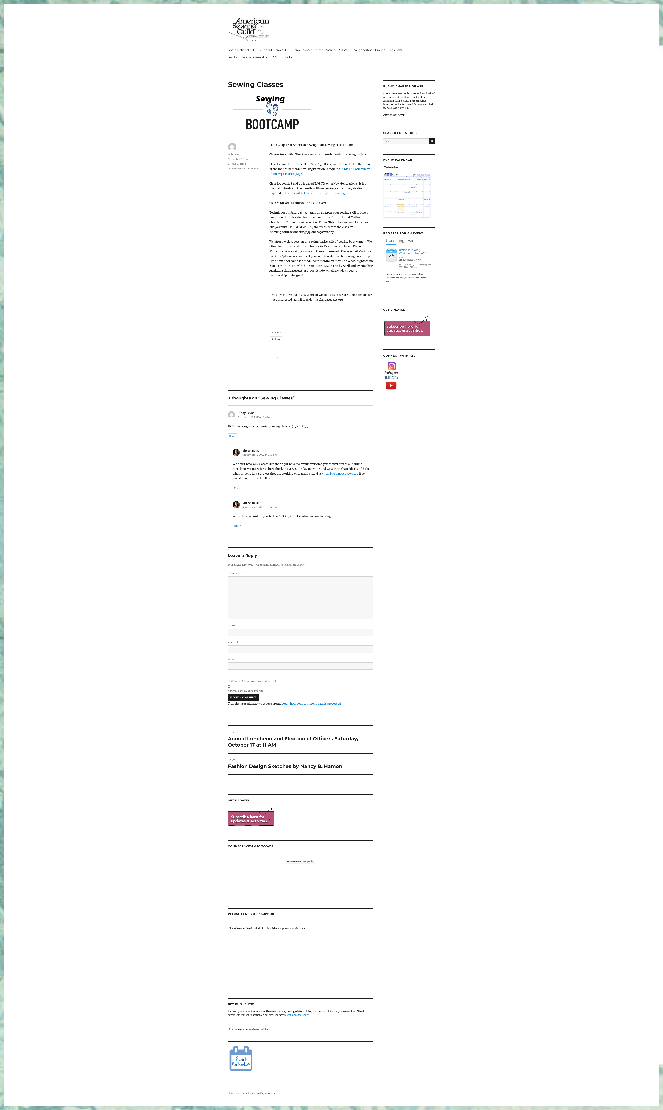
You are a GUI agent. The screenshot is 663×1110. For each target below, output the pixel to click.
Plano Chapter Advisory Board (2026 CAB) (320, 50)
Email (233, 642)
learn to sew (234, 168)
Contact (289, 57)
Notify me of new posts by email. (246, 690)
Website (234, 659)
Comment (236, 573)
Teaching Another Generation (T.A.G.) (253, 57)
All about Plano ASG (273, 50)
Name (233, 625)
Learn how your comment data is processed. (311, 703)
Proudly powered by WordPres (258, 1093)
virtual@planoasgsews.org (340, 473)
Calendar (396, 50)
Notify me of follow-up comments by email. (252, 681)
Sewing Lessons (237, 163)
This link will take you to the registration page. (315, 193)
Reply (232, 435)
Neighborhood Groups (369, 50)
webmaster (234, 154)
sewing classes (250, 168)
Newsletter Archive (257, 1029)
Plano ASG (233, 1093)
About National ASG (241, 50)
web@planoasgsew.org (296, 1015)
